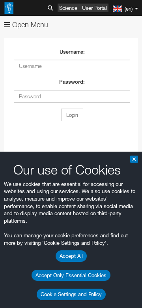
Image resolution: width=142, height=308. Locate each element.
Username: (72, 52)
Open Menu (29, 25)
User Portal (94, 8)
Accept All (71, 256)
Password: (72, 82)
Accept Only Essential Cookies (71, 275)
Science (68, 8)
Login (72, 115)
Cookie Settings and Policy (71, 294)
